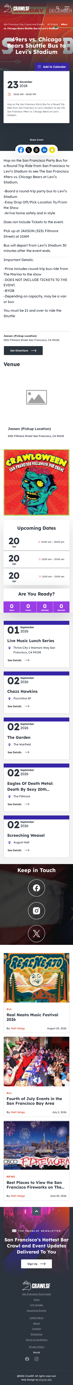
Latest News (36, 1317)
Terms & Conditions (36, 1339)
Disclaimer (37, 1334)
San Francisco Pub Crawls (36, 1294)
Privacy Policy (36, 1346)
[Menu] (66, 8)
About (36, 1323)
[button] (58, 8)
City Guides (36, 1304)
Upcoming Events (36, 1310)
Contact (36, 1328)
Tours (37, 1299)
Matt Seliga (18, 1028)
